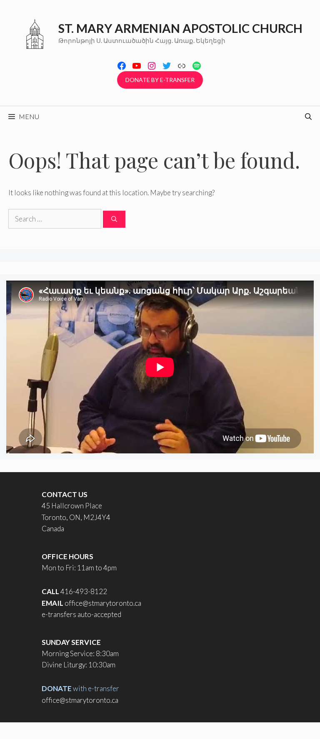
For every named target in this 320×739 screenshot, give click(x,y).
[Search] (114, 219)
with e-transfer (80, 688)
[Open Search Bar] (308, 116)
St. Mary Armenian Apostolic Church (180, 28)
